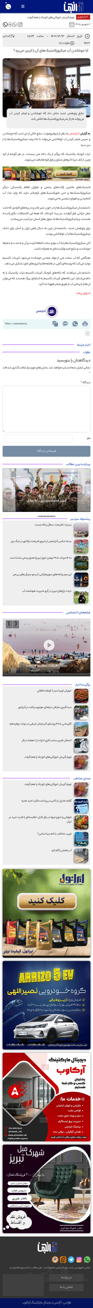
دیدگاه (85, 382)
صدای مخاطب (81, 778)
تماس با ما (66, 1287)
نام (88, 438)
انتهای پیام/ (83, 293)
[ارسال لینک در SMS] (65, 324)
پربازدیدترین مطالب (78, 464)
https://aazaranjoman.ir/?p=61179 (18, 324)
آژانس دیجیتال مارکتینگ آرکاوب (41, 1303)
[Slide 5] (39, 516)
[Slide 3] (46, 516)
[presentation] (16, 624)
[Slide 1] (53, 516)
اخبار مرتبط (83, 345)
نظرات (86, 352)
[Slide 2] (50, 516)
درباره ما (66, 1278)
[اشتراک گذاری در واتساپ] (75, 324)
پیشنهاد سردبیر (80, 519)
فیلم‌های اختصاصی (78, 613)
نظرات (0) (64, 43)
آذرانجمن (74, 133)
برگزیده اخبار (82, 685)
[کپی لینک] (55, 324)
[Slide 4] (43, 516)
